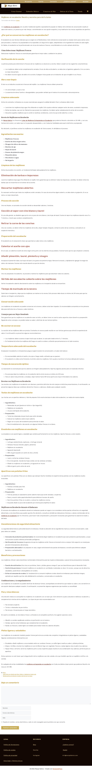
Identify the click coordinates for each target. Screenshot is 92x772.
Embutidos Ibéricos (32, 11)
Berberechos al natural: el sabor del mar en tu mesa (17, 676)
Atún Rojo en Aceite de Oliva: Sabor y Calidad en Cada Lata (19, 674)
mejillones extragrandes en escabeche (39, 664)
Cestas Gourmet (16, 11)
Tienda (80, 11)
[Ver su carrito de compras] (88, 11)
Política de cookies (10, 750)
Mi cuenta (28, 1)
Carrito (40, 1)
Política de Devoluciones (11, 745)
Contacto (53, 1)
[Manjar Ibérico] (10, 6)
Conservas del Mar (49, 11)
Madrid (65, 750)
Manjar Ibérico (7, 120)
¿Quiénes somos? (69, 1)
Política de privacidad (10, 755)
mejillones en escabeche (12, 27)
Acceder (85, 1)
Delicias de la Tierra (66, 11)
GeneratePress (57, 769)
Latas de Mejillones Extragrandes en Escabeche (37, 120)
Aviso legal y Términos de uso (13, 761)
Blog (4, 672)
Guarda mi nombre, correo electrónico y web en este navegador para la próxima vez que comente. (34, 722)
